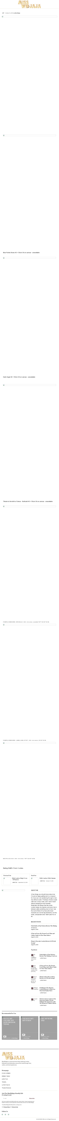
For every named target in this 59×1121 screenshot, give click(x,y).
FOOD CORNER (6, 1073)
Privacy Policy (7, 1107)
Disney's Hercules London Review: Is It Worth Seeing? (47, 977)
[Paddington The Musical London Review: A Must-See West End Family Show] (34, 990)
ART (3, 13)
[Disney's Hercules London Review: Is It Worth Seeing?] (34, 979)
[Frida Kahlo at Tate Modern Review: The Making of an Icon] (34, 957)
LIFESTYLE (14, 882)
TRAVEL (4, 1082)
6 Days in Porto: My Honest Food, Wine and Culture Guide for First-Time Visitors (48, 967)
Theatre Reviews (6, 1088)
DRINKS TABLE (6, 1076)
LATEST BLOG (43, 958)
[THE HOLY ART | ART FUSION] (29, 1028)
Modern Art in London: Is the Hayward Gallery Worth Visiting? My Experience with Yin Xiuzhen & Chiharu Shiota (48, 1001)
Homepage (5, 1070)
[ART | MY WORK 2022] (48, 1028)
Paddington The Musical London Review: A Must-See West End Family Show (47, 989)
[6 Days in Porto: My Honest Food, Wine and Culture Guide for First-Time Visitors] (34, 968)
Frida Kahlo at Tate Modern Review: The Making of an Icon (48, 955)
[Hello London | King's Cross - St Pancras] (16, 880)
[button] (3, 4)
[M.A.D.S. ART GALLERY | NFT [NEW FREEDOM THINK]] (10, 1028)
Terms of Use (15, 1107)
